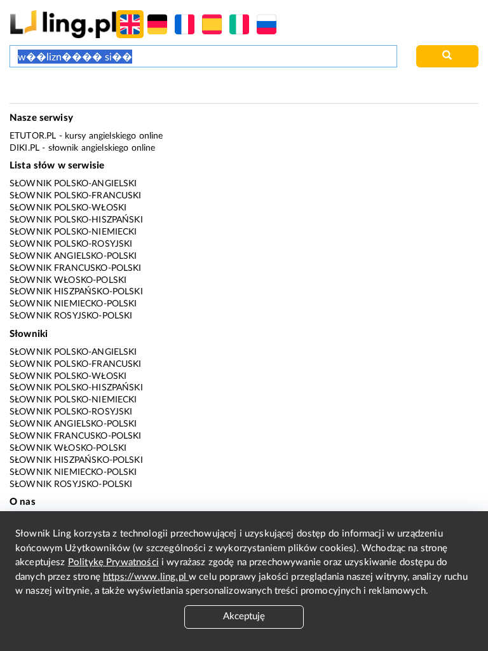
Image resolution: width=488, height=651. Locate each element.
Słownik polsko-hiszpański (76, 220)
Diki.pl (24, 148)
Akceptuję (244, 616)
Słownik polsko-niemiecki (73, 232)
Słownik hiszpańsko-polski (76, 291)
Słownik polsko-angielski (73, 183)
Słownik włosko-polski (68, 280)
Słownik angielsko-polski (73, 256)
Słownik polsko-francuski (76, 195)
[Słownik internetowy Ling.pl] (63, 24)
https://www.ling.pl (146, 577)
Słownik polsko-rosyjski (71, 244)
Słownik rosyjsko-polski (71, 316)
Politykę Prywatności (113, 562)
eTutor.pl (33, 136)
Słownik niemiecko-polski (73, 303)
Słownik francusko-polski (76, 268)
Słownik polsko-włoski (68, 207)
